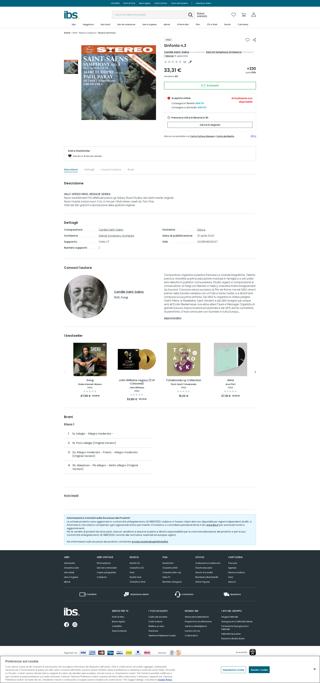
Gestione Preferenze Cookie (162, 635)
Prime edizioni (104, 563)
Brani (131, 169)
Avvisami (212, 85)
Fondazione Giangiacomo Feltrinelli (234, 628)
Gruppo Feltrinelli (229, 616)
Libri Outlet (69, 572)
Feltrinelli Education (231, 633)
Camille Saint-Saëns (176, 52)
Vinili (132, 572)
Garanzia (153, 630)
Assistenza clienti (203, 3)
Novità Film (168, 563)
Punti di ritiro (129, 3)
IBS (176, 76)
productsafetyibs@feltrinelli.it (150, 541)
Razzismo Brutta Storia (232, 638)
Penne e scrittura (236, 572)
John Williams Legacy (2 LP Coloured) (137, 382)
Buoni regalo (144, 3)
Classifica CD (137, 567)
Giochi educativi (203, 567)
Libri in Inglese (71, 577)
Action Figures (202, 581)
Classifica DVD (170, 567)
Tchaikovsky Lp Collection (183, 380)
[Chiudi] (314, 669)
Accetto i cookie (259, 669)
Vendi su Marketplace (196, 626)
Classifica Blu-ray (171, 572)
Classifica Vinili (137, 581)
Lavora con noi (192, 630)
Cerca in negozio (210, 124)
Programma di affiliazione (198, 621)
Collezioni (102, 577)
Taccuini (232, 563)
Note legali (71, 495)
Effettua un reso (156, 626)
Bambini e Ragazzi (172, 581)
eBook (67, 581)
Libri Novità (69, 563)
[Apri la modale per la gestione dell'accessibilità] (252, 652)
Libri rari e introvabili (107, 567)
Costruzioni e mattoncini (207, 563)
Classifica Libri (71, 567)
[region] (160, 669)
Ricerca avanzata (202, 14)
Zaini (230, 577)
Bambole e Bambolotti (206, 577)
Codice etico (191, 635)
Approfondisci (172, 318)
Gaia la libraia (119, 630)
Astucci (232, 581)
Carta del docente (179, 3)
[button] (190, 15)
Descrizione (71, 169)
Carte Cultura (160, 3)
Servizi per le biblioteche (197, 616)
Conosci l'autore (111, 169)
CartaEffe (115, 3)
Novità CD (135, 563)
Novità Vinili (135, 577)
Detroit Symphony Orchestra (224, 52)
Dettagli (89, 169)
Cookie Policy (165, 679)
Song (90, 380)
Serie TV (166, 577)
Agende (232, 567)
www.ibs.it (212, 525)
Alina (230, 380)
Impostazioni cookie (233, 669)
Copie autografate (106, 572)
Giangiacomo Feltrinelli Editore (236, 621)
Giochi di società (204, 572)
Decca (170, 56)
